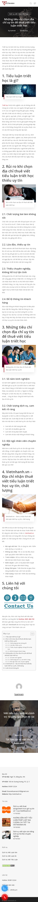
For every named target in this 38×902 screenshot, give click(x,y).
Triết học (5, 105)
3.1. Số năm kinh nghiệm (15, 657)
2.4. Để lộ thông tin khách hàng (16, 651)
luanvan (13, 31)
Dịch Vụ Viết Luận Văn (9, 852)
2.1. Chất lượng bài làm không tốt (17, 643)
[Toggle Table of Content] (31, 634)
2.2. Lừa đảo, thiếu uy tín (15, 645)
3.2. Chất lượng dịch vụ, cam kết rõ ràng (19, 659)
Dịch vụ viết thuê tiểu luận (19, 14)
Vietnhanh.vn (29, 533)
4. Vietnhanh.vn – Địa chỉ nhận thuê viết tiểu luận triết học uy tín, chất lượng (18, 665)
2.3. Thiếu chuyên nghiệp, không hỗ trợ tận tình (20, 648)
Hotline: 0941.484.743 (26, 619)
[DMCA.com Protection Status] (8, 868)
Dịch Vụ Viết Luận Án (9, 856)
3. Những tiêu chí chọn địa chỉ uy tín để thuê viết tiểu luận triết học (18, 654)
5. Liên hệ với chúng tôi (12, 668)
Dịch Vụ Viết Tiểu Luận (10, 860)
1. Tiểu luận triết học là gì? (12, 637)
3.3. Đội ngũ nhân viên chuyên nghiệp (18, 661)
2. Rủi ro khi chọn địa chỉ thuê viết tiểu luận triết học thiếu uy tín (18, 640)
